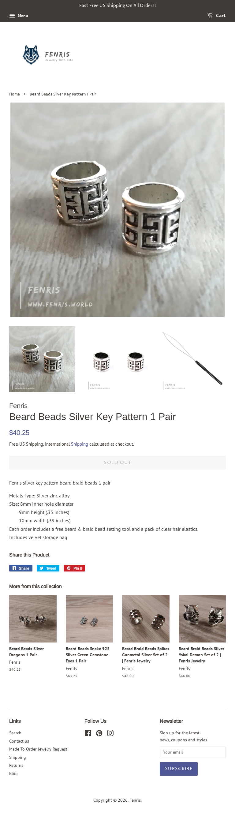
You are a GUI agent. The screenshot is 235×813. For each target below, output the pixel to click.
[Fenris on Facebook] (87, 734)
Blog (13, 773)
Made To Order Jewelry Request (38, 749)
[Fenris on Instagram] (110, 734)
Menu (22, 15)
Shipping (79, 444)
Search (15, 733)
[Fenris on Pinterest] (99, 734)
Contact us (19, 741)
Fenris (135, 800)
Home (14, 94)
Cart (220, 16)
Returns (16, 765)
